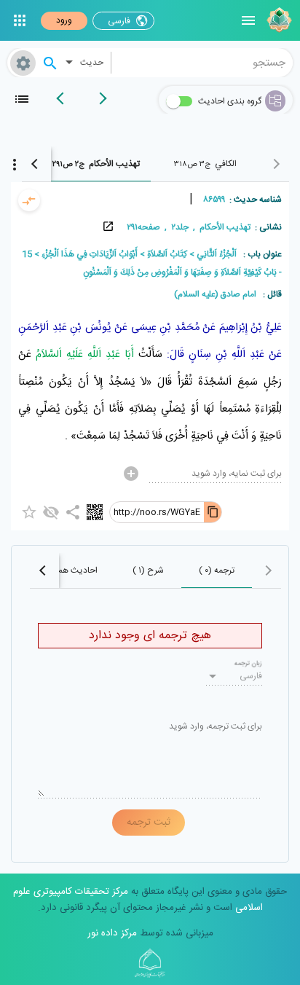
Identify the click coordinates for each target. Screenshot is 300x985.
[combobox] (202, 63)
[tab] (205, 163)
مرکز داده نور (112, 933)
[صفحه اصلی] (277, 20)
